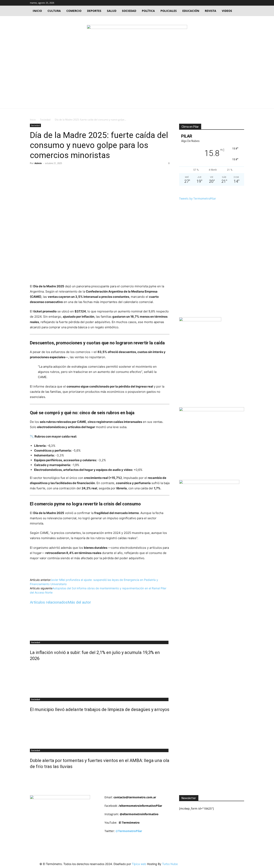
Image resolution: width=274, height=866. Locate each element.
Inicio (37, 11)
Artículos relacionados (49, 602)
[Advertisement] (137, 78)
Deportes (94, 11)
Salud (111, 11)
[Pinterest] (76, 172)
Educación (190, 11)
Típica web (139, 864)
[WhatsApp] (85, 172)
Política (148, 11)
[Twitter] (234, 3)
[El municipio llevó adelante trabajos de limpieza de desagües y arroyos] (99, 680)
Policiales (168, 11)
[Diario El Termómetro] (137, 32)
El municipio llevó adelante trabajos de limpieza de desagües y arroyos (99, 709)
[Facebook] (228, 3)
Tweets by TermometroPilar (197, 198)
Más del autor (79, 602)
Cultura (54, 11)
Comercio (73, 11)
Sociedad (129, 11)
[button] (222, 2)
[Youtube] (241, 3)
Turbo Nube (170, 864)
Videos (227, 11)
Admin (38, 163)
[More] (95, 172)
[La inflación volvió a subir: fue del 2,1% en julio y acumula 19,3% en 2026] (99, 623)
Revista (210, 11)
